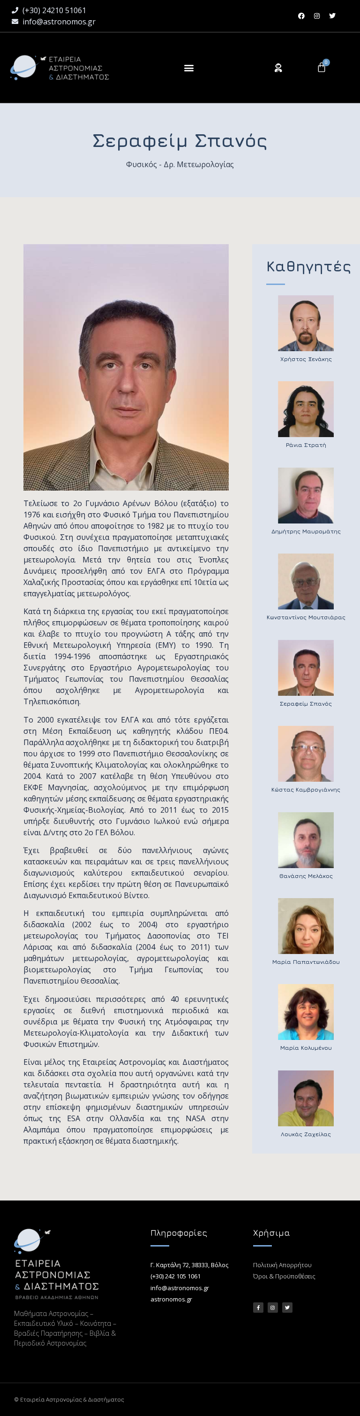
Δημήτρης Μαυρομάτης (306, 531)
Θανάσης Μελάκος (306, 875)
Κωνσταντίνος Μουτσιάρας (306, 617)
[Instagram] (316, 16)
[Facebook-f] (258, 1307)
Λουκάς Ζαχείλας (306, 1134)
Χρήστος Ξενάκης (306, 358)
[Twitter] (332, 16)
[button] (189, 68)
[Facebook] (301, 16)
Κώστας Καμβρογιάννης (305, 789)
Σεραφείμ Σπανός (306, 703)
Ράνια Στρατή (306, 444)
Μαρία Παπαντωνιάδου (306, 961)
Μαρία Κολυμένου (306, 1047)
